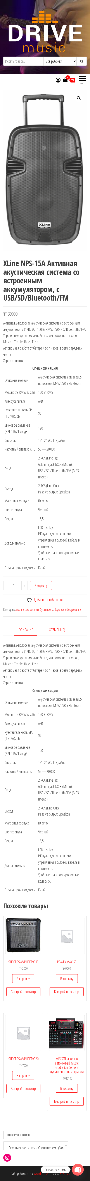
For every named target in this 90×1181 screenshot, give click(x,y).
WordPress (41, 1173)
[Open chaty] (78, 1170)
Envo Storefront (69, 1173)
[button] (79, 98)
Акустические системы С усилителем (34, 609)
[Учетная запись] (58, 80)
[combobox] (35, 1145)
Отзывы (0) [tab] (57, 629)
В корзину (41, 585)
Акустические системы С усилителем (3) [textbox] (34, 1147)
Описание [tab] (26, 629)
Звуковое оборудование (68, 609)
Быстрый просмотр (23, 991)
